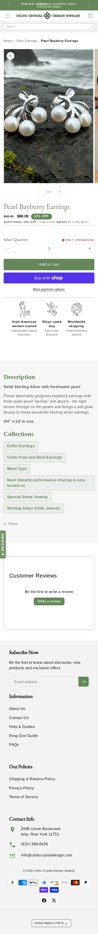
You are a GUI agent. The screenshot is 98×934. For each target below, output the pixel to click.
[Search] (92, 26)
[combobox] (49, 26)
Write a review (49, 601)
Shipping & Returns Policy (32, 779)
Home (8, 41)
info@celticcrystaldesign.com (46, 855)
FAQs (14, 745)
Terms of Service (23, 797)
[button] (8, 15)
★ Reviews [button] (3, 544)
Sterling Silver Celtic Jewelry (33, 508)
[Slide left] (39, 192)
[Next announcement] (89, 5)
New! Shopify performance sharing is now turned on (46, 482)
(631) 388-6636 (34, 844)
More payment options (49, 289)
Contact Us (18, 718)
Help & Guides (22, 727)
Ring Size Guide (23, 736)
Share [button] (13, 523)
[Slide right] (59, 192)
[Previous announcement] (9, 5)
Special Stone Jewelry (27, 497)
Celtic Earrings (26, 41)
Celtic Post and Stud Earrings (34, 457)
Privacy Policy (21, 788)
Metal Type (17, 469)
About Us (17, 709)
